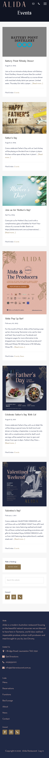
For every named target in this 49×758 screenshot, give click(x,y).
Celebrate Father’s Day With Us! (20, 414)
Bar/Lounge (7, 701)
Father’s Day (11, 137)
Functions (6, 695)
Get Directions (12, 657)
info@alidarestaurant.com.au (18, 668)
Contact (6, 719)
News (22, 356)
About (5, 707)
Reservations (8, 688)
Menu (45, 4)
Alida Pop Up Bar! (14, 318)
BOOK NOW (13, 567)
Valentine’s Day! (12, 510)
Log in (41, 751)
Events (16, 93)
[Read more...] (37, 83)
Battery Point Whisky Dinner (19, 60)
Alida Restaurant (14, 13)
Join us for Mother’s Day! (17, 209)
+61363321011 (11, 662)
